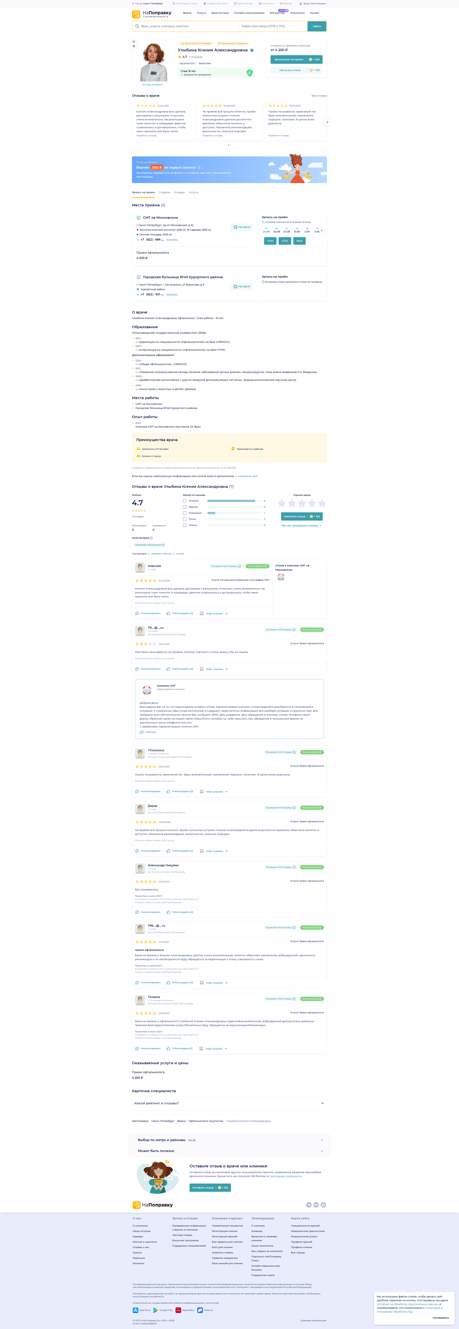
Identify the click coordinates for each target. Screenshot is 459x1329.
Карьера (138, 1236)
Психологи (297, 13)
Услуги (201, 13)
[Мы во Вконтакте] (316, 1205)
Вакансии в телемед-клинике (264, 1238)
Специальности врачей (305, 1225)
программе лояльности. (286, 1176)
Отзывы (179, 192)
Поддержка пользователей (189, 1245)
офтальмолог (187, 63)
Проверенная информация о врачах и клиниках (189, 1227)
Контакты (138, 1263)
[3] (146, 105)
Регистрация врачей (224, 1236)
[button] (186, 26)
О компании (140, 1225)
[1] (138, 105)
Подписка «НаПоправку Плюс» (266, 1258)
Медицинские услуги (304, 1236)
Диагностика (220, 13)
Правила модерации (225, 1257)
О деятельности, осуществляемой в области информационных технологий (176, 1303)
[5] (154, 105)
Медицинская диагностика (308, 1231)
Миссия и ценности (145, 1241)
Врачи (187, 13)
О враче (164, 192)
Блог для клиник (222, 1247)
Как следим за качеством (267, 1251)
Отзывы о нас (141, 1247)
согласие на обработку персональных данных (408, 1304)
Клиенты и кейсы (222, 1252)
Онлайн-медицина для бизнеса (265, 1267)
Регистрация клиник (225, 1231)
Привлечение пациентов (227, 1225)
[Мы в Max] (323, 1205)
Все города (298, 1252)
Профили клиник (301, 1247)
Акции (314, 13)
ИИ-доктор (277, 13)
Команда (256, 1231)
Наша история (141, 1231)
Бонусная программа (185, 1240)
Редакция (139, 1257)
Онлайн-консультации (249, 13)
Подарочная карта (263, 1275)
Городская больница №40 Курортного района (182, 277)
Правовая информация (313, 1320)
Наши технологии (262, 1245)
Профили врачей (301, 1241)
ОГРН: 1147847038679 (145, 1323)
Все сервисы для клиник (227, 1241)
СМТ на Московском (160, 218)
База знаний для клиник (227, 1263)
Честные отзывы (182, 1235)
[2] (142, 105)
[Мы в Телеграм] (309, 1205)
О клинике (258, 1225)
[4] (150, 105)
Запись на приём (143, 192)
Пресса (137, 1252)
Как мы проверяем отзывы (299, 525)
